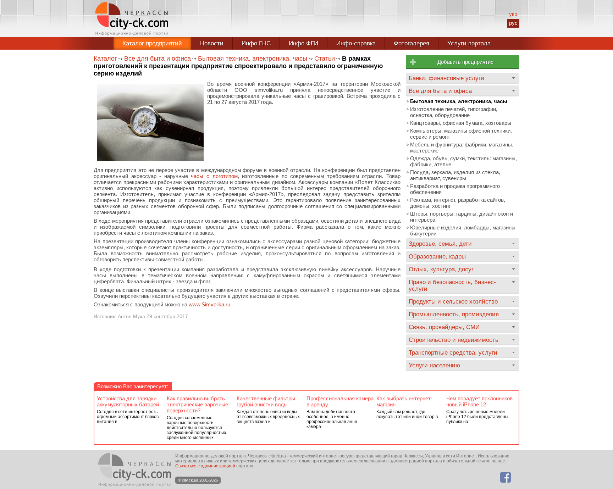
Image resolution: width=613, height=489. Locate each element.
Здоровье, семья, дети (440, 243)
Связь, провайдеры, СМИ (444, 327)
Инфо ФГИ (303, 43)
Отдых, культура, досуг (441, 269)
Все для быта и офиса (157, 58)
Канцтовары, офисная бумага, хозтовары (460, 123)
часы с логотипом (214, 176)
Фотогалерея (411, 43)
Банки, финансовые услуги (446, 78)
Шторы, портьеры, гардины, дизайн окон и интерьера (461, 217)
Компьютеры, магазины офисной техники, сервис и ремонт (461, 134)
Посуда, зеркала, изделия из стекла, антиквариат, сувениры (455, 175)
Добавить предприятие (465, 62)
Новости (211, 43)
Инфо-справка (356, 43)
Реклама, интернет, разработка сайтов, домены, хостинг (457, 203)
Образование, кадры (437, 256)
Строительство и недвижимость (453, 340)
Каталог (105, 58)
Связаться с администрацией (205, 465)
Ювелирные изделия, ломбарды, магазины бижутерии (462, 230)
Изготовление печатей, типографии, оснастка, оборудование (453, 112)
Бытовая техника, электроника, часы (252, 58)
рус (513, 23)
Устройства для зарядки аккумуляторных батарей (128, 401)
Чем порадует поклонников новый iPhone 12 (479, 401)
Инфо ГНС (256, 43)
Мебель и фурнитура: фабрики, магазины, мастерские (461, 147)
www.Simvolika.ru (209, 304)
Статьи (324, 58)
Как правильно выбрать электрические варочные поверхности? (197, 404)
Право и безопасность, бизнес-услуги (452, 285)
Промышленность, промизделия (454, 314)
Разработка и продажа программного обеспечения (455, 189)
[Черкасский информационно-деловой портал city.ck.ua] (131, 18)
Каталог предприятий (152, 43)
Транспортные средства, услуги (453, 352)
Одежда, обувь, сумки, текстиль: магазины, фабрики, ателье (463, 161)
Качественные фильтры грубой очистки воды (266, 401)
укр (513, 14)
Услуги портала (469, 43)
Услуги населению (434, 365)
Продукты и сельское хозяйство (453, 301)
